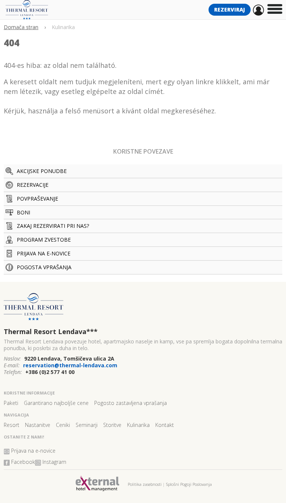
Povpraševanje (37, 198)
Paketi (11, 402)
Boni (23, 212)
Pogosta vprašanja (44, 267)
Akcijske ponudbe (42, 171)
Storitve (112, 424)
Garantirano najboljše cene (56, 402)
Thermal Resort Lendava (51, 331)
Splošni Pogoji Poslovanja (189, 484)
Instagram (54, 461)
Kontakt (164, 424)
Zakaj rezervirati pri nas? (53, 225)
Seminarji (87, 424)
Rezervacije (32, 184)
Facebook (23, 461)
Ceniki (63, 424)
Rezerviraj (229, 9)
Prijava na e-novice (43, 253)
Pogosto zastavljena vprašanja (130, 402)
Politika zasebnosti (145, 484)
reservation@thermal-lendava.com (70, 365)
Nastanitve (37, 424)
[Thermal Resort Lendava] (143, 310)
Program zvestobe (44, 239)
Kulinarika (138, 424)
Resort (11, 424)
